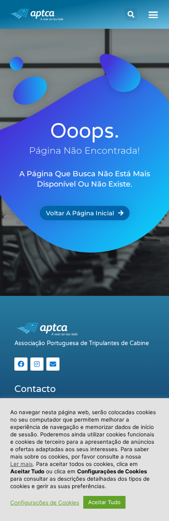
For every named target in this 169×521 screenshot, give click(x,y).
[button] (131, 14)
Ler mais (21, 464)
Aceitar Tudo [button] (104, 502)
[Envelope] (52, 364)
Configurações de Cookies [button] (44, 502)
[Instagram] (36, 364)
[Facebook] (20, 364)
